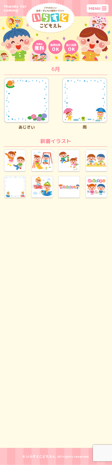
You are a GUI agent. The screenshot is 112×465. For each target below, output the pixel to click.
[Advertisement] (56, 263)
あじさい (26, 127)
